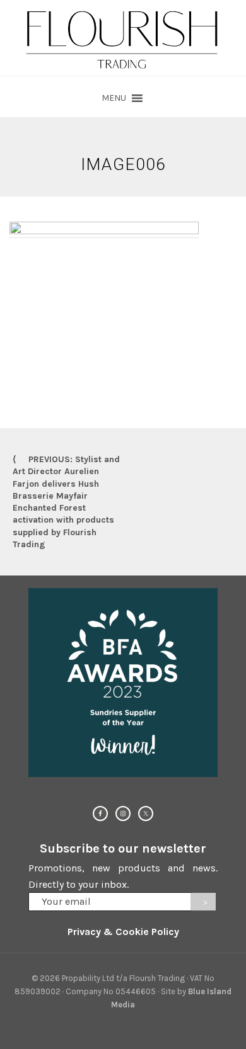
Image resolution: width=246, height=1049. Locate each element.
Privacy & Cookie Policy (123, 932)
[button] (114, 98)
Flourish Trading (123, 38)
